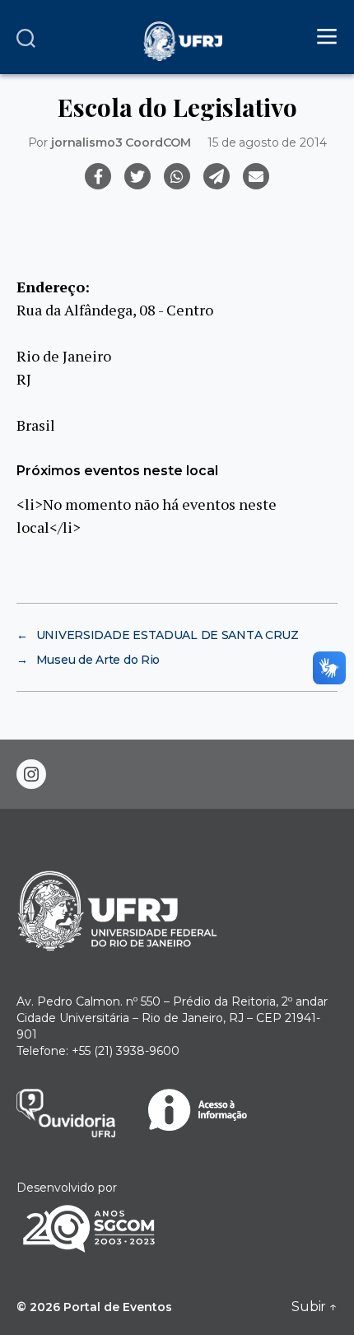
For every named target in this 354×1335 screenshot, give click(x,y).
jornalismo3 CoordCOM (121, 142)
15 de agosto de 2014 (266, 142)
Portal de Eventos (117, 1307)
